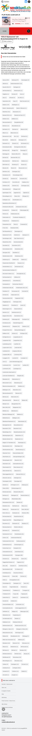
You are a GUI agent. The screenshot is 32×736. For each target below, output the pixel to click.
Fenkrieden (7, 217)
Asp (5, 97)
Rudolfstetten (19, 516)
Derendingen (18, 175)
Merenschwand (8, 393)
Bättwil (16, 161)
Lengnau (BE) (7, 354)
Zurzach (6, 674)
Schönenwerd (8, 555)
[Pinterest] (29, 1)
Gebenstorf (7, 235)
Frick (6, 227)
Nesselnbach (19, 425)
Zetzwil (25, 664)
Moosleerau (7, 400)
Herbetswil (19, 266)
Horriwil (25, 291)
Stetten (23, 576)
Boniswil (6, 143)
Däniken (6, 185)
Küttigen (24, 333)
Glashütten (7, 242)
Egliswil (26, 192)
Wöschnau (17, 657)
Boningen (23, 140)
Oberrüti (18, 470)
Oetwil (6, 484)
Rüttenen (6, 530)
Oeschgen (18, 481)
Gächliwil (16, 252)
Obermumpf (7, 467)
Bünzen (6, 168)
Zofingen (17, 667)
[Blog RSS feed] (3, 709)
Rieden (20, 502)
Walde (18, 618)
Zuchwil (6, 671)
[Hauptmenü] (28, 31)
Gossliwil (6, 245)
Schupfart (18, 548)
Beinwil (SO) (8, 115)
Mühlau (20, 414)
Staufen (6, 576)
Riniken (6, 509)
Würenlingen (8, 660)
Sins (5, 565)
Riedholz (7, 506)
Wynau (27, 653)
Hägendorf (19, 298)
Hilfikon (17, 277)
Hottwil (6, 294)
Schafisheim (20, 534)
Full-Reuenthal (8, 231)
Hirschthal (17, 280)
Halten (24, 259)
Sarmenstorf (8, 534)
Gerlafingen (7, 238)
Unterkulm (20, 604)
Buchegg (6, 154)
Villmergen (24, 611)
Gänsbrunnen (8, 256)
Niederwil (19, 439)
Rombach (16, 513)
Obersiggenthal (8, 474)
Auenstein (7, 101)
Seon (24, 558)
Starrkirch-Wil (19, 572)
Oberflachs (7, 456)
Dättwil (16, 185)
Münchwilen (22, 421)
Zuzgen (15, 674)
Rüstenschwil (7, 527)
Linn (5, 361)
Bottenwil (25, 143)
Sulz (5, 586)
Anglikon (6, 94)
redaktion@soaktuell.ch (10, 72)
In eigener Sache (6, 690)
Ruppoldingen (19, 520)
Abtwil (6, 83)
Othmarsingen (17, 488)
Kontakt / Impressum (7, 684)
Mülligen (16, 418)
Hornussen (16, 291)
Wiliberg (21, 639)
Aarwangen (25, 80)
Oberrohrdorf (8, 470)
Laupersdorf (8, 347)
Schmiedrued (7, 544)
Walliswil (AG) (18, 622)
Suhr (27, 583)
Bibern (6, 132)
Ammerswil (18, 90)
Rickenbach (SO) (9, 502)
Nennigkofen (7, 425)
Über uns (4, 687)
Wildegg (26, 636)
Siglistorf (21, 562)
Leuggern (6, 358)
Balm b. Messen (22, 108)
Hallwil (16, 259)
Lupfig (26, 365)
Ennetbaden (18, 199)
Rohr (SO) (7, 513)
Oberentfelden (18, 453)
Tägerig (24, 594)
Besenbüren (16, 125)
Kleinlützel (7, 326)
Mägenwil (17, 407)
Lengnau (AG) (17, 351)
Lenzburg (18, 354)
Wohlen (23, 650)
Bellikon (15, 118)
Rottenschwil (7, 516)
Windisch (7, 643)
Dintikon (14, 178)
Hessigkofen (21, 273)
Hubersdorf (15, 294)
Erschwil (6, 210)
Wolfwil (18, 653)
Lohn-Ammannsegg (16, 361)
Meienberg (18, 382)
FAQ (3, 694)
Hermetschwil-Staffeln (10, 270)
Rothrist (26, 513)
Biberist (24, 129)
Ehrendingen (8, 196)
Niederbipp (7, 432)
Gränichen (19, 249)
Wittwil (15, 650)
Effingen (17, 189)
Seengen (19, 555)
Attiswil (12, 97)
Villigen (15, 611)
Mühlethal (7, 418)
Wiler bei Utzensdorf (9, 639)
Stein (15, 576)
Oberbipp (19, 446)
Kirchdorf (26, 319)
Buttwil (6, 157)
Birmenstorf (7, 136)
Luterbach (7, 368)
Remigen (6, 498)
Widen (6, 636)
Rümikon (25, 523)
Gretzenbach (8, 249)
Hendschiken (8, 266)
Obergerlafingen (19, 456)
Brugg (15, 150)
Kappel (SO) (8, 315)
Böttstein (6, 164)
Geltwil (17, 235)
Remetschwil (25, 495)
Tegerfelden (14, 586)
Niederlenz (20, 435)
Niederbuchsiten (20, 432)
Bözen (24, 164)
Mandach (6, 379)
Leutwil (15, 358)
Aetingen (17, 87)
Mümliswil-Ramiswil (9, 421)
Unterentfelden (8, 604)
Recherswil (7, 491)
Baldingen (16, 104)
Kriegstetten (8, 330)
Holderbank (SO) (22, 287)
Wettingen (19, 632)
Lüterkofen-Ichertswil (10, 372)
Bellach (6, 118)
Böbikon (25, 161)
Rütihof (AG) (18, 527)
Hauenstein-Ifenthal (9, 263)
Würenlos (19, 660)
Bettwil (15, 129)
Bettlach (7, 129)
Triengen (26, 590)
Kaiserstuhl (18, 308)
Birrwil (6, 140)
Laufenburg (7, 344)
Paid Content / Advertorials (9, 700)
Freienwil (24, 224)
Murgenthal (16, 403)
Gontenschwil (19, 242)
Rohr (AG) (26, 509)
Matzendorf (7, 382)
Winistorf (16, 643)
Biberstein (15, 132)
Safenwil (16, 530)
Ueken (16, 597)
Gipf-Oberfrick (19, 238)
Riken (25, 506)
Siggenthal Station (9, 562)
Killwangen (16, 319)
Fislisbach (16, 220)
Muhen (25, 400)
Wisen (6, 646)
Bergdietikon (19, 122)
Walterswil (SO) (21, 625)
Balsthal (7, 111)
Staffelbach (7, 572)
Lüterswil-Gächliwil (9, 375)
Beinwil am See (20, 115)
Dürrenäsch (7, 189)
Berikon (6, 125)
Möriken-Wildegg (9, 414)
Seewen (6, 558)
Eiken (18, 196)
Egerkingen (7, 192)
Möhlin (6, 410)
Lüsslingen (17, 368)
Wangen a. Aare (9, 629)
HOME (4, 31)
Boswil (15, 143)
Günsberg (19, 256)
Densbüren (7, 175)
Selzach (15, 558)
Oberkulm (7, 463)
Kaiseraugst (7, 308)
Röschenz (7, 523)
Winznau (26, 643)
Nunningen (22, 442)
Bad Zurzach (25, 101)
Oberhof (19, 460)
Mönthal (15, 410)
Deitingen (16, 171)
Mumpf (6, 403)
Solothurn (23, 565)
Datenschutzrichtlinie (7, 707)
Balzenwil (17, 111)
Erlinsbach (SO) (22, 206)
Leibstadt (18, 347)
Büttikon (6, 171)
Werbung (4, 697)
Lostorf (17, 365)
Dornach (24, 178)
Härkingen (17, 301)
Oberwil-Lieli (7, 477)
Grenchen (16, 245)
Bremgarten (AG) (20, 147)
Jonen (23, 305)
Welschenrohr (8, 632)
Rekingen (15, 495)
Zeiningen (15, 664)
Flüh (16, 224)
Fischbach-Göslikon (19, 217)
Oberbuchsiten (8, 449)
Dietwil (6, 178)
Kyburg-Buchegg (20, 330)
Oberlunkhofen (18, 463)
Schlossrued (21, 541)
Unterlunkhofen (8, 608)
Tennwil (24, 586)
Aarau (6, 80)
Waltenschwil (8, 625)
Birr (17, 136)
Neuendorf (7, 428)
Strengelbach (15, 579)
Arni (22, 94)
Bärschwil (7, 161)
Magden (20, 375)
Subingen (17, 583)
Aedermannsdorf (17, 83)
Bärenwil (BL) (16, 157)
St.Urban (19, 569)
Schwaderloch (8, 551)
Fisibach (6, 220)
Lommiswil (7, 365)
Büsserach (23, 168)
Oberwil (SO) (21, 474)
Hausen (21, 263)
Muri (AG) (7, 407)
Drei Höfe (16, 182)
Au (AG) (21, 97)
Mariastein (16, 379)
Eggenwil (17, 192)
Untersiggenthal (21, 608)
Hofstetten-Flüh (18, 284)
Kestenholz (19, 315)
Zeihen (6, 664)
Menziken (17, 389)
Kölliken (6, 333)
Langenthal (18, 340)
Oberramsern (18, 467)
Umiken (14, 601)
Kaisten (6, 312)
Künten (15, 333)
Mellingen (7, 389)
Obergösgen (8, 460)
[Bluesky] (26, 1)
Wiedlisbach (16, 636)
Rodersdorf (15, 509)
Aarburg (16, 80)
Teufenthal (7, 590)
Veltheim (6, 611)
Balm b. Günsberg (9, 108)
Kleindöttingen (18, 322)
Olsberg (25, 484)
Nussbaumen (8, 446)
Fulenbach (15, 227)
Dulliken (26, 182)
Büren (14, 168)
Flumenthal (7, 224)
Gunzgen (7, 252)
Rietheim (16, 506)
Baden (6, 104)
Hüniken (6, 305)
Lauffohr (17, 344)
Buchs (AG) (16, 154)
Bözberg (15, 164)
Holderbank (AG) (8, 287)
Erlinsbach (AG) (8, 206)
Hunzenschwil (8, 298)
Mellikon (21, 386)
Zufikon (16, 671)
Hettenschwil (7, 277)
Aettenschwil (7, 90)
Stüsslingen (7, 583)
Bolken (14, 140)
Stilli (5, 579)
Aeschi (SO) (7, 87)
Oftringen (15, 484)
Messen (19, 393)
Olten (6, 488)
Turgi (16, 594)
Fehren (6, 213)
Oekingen (18, 477)
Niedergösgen (8, 435)
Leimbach (7, 351)
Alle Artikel (4, 704)
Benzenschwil (8, 122)
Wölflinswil (7, 657)
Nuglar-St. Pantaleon (9, 442)
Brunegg (24, 150)
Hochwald (7, 284)
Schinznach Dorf (9, 541)
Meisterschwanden (9, 386)
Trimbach (7, 594)
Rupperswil (7, 520)
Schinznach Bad (16, 537)
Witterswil (25, 646)
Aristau (15, 94)
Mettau (6, 396)
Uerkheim (25, 597)
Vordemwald (8, 618)
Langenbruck (18, 337)
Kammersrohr (17, 312)
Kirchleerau (7, 322)
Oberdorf (7, 453)
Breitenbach (8, 147)
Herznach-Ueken (9, 273)
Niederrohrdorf (8, 439)
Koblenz (26, 326)
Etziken (15, 210)
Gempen (26, 235)
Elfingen (26, 196)
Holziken (6, 291)
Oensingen (7, 481)
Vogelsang (17, 615)
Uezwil (6, 601)
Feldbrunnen (15, 213)
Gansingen (19, 231)
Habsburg (7, 259)
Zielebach (7, 667)
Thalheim (17, 590)
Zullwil (24, 671)
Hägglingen (7, 301)
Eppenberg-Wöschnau (10, 203)
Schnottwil (7, 548)
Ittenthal (15, 305)
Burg (25, 154)
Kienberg (6, 319)
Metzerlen (15, 396)
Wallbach (7, 622)
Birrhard (24, 136)
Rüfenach (16, 523)
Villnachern (7, 615)
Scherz (6, 537)
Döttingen (25, 185)
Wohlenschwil (8, 653)
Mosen (17, 400)
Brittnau (6, 150)
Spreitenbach (8, 569)
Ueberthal (7, 597)
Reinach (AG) (19, 491)
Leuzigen (24, 358)
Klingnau (17, 326)
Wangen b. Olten (22, 629)
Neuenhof (18, 428)
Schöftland (19, 551)
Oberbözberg (21, 449)
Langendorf (7, 340)
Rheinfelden (17, 498)
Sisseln (13, 565)
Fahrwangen (24, 210)
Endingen (7, 199)
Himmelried (7, 280)
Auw (15, 101)
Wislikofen (15, 646)
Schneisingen (19, 544)
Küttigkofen (7, 337)
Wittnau (6, 650)
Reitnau (6, 495)
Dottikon (7, 182)
